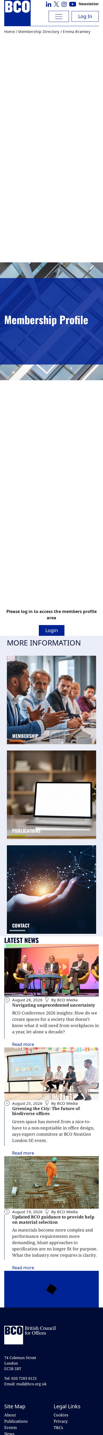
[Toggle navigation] (59, 16)
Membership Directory (38, 31)
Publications (16, 1421)
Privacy (61, 1421)
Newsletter (89, 3)
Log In (85, 16)
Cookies (61, 1414)
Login (51, 630)
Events (10, 1427)
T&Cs (58, 1427)
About (10, 1414)
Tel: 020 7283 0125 (20, 1378)
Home (9, 31)
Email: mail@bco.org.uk (25, 1383)
